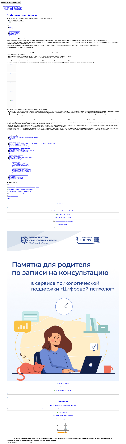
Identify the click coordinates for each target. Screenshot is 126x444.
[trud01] (11, 64)
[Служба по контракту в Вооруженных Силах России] (63, 210)
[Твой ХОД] (63, 386)
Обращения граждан (63, 401)
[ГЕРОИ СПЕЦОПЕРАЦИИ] (63, 214)
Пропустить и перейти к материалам (11, 6)
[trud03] (11, 82)
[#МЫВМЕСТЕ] (63, 221)
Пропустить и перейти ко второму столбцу (12, 9)
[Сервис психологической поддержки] (63, 380)
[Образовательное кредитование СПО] (63, 390)
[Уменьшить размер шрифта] (16, 22)
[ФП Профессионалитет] (63, 203)
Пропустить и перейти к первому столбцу (12, 8)
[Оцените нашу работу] (63, 224)
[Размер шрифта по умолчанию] (16, 21)
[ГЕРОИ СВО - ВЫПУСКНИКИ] (63, 217)
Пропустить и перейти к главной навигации (13, 7)
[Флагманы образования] (63, 383)
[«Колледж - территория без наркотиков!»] (63, 415)
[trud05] (11, 100)
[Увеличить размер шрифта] (15, 20)
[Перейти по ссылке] (63, 419)
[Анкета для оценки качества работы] (63, 227)
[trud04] (11, 91)
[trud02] (11, 73)
